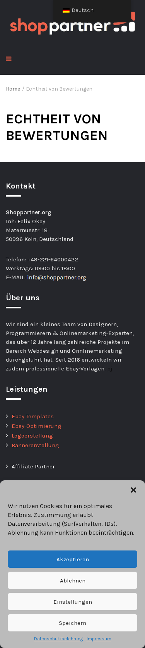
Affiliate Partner (33, 466)
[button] (133, 490)
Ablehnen (72, 580)
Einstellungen (72, 601)
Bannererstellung (35, 445)
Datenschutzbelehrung (58, 638)
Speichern (72, 622)
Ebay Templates (33, 416)
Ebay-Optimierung (36, 425)
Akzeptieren (72, 559)
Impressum (99, 638)
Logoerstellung (32, 435)
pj (110, 368)
